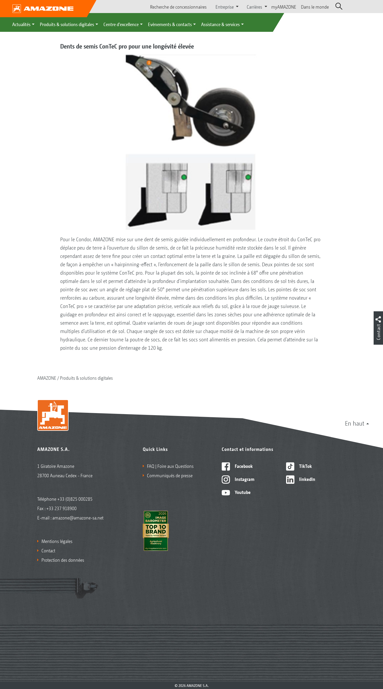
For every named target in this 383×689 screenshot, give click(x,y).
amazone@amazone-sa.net (77, 517)
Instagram (244, 478)
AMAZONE (46, 377)
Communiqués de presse (170, 475)
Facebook (243, 465)
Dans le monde (315, 6)
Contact (48, 550)
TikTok (305, 465)
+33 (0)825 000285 (74, 498)
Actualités (21, 24)
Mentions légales (56, 541)
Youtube (242, 491)
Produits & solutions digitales (67, 24)
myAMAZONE (283, 6)
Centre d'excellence (121, 24)
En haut (354, 423)
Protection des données (62, 559)
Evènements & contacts (170, 24)
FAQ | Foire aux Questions (170, 465)
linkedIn (306, 478)
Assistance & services (220, 24)
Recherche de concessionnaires (178, 6)
